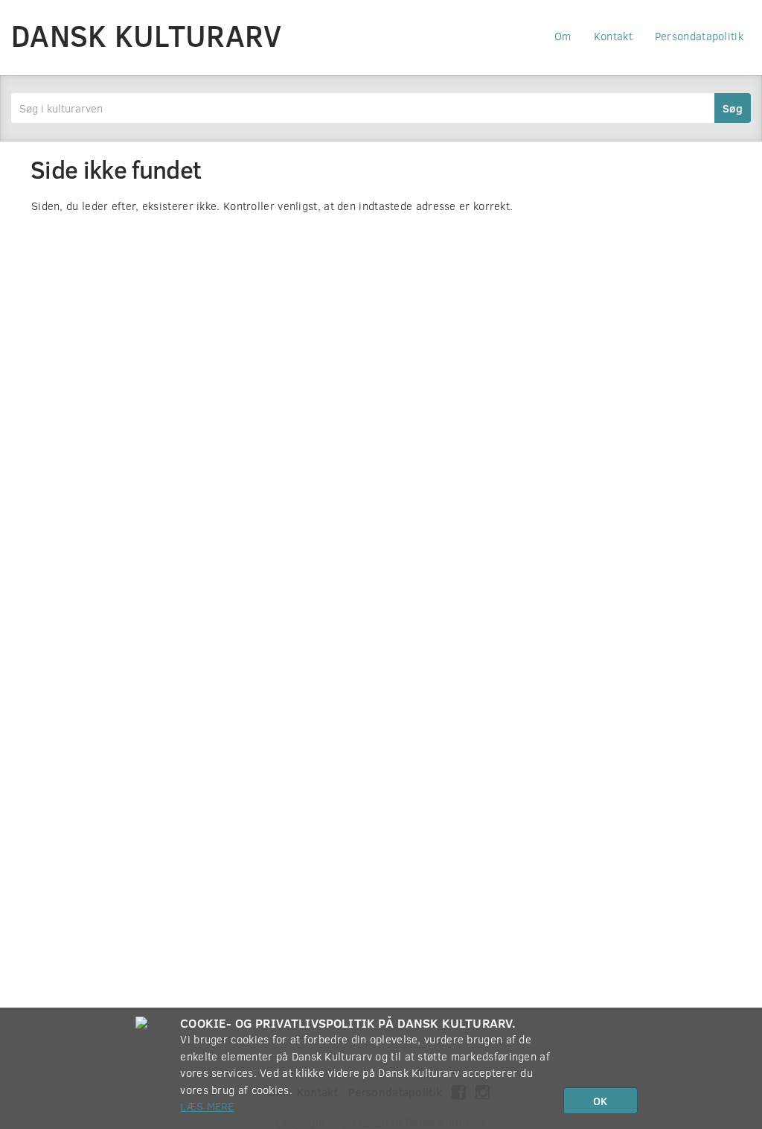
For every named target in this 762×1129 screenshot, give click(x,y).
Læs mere (207, 1105)
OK (600, 1100)
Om (563, 35)
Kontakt (613, 35)
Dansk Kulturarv (146, 35)
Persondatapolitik (699, 35)
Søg (733, 108)
